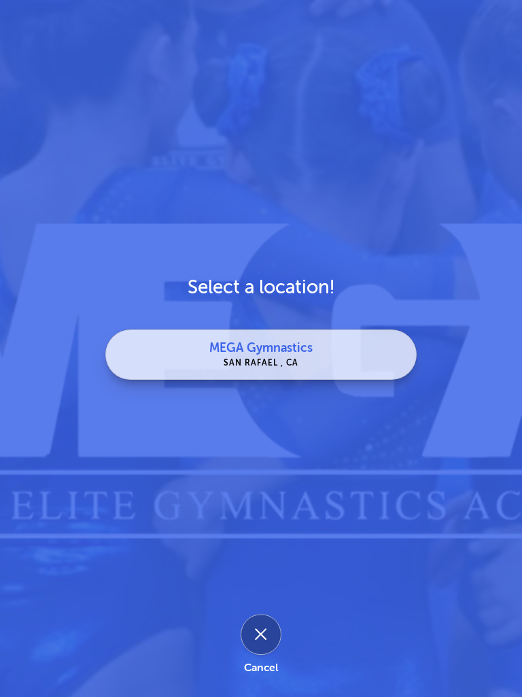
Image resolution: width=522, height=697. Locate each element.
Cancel (261, 668)
